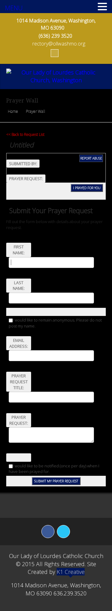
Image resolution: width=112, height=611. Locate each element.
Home (13, 111)
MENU (14, 8)
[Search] (54, 53)
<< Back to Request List (25, 134)
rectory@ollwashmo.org (58, 43)
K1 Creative (71, 571)
